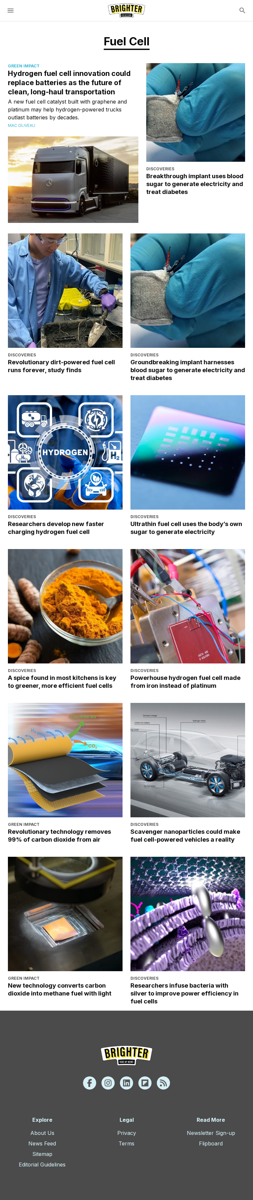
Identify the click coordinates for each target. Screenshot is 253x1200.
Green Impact (24, 65)
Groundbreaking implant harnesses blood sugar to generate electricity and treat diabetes (187, 369)
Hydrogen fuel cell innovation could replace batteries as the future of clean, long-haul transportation (69, 82)
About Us (42, 1133)
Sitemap (42, 1154)
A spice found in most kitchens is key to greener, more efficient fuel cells (62, 681)
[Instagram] (108, 1083)
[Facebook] (89, 1083)
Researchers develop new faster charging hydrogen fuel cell (56, 527)
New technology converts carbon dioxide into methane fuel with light (59, 989)
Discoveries (160, 168)
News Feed (42, 1143)
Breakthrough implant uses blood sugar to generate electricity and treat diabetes (194, 183)
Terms (126, 1143)
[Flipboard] (145, 1083)
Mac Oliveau (21, 125)
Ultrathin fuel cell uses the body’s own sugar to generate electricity (186, 527)
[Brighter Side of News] (126, 10)
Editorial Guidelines (42, 1164)
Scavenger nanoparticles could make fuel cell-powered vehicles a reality (185, 835)
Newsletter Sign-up (211, 1133)
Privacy (126, 1133)
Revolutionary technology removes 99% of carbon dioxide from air (59, 835)
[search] (242, 10)
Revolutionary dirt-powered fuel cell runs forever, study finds (61, 365)
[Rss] (163, 1083)
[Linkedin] (126, 1083)
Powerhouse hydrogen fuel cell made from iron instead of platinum (185, 681)
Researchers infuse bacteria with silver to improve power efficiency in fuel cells (184, 993)
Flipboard (211, 1143)
